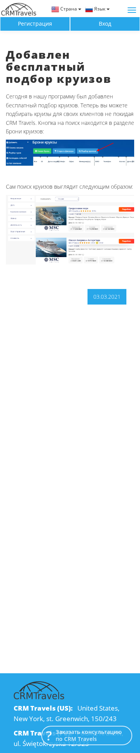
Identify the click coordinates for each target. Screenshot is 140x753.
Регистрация (35, 23)
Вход (105, 23)
